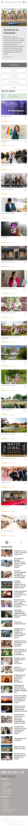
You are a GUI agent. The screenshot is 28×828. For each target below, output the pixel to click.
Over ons (5, 800)
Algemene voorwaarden (10, 809)
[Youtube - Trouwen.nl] (7, 776)
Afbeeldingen (7, 784)
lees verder (7, 57)
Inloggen (5, 803)
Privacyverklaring (8, 811)
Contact (5, 805)
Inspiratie (6, 782)
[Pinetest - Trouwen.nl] (12, 776)
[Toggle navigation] (2, 2)
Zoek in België (13, 76)
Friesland (14, 70)
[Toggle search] (25, 2)
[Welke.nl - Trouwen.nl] (14, 776)
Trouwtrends (7, 793)
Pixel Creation (23, 824)
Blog (4, 788)
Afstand (13, 87)
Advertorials (6, 791)
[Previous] (24, 542)
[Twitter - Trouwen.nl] (5, 776)
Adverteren (6, 802)
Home (2, 6)
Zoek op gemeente (13, 82)
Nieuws (5, 786)
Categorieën (13, 65)
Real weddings (7, 789)
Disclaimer (6, 807)
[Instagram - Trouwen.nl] (9, 776)
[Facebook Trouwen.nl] (2, 776)
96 (21, 542)
